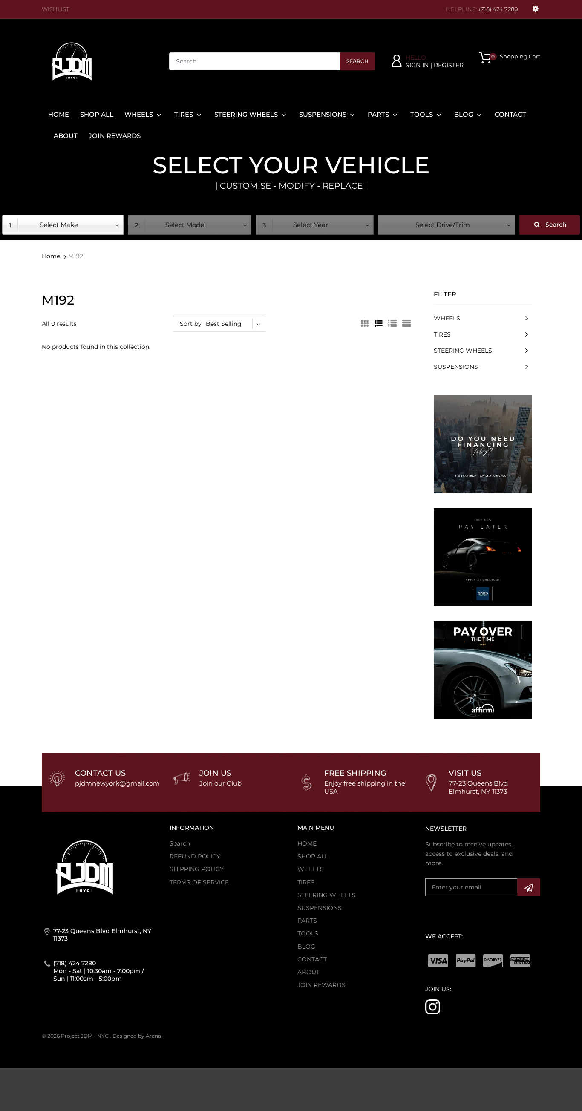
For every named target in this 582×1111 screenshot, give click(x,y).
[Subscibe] (528, 887)
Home (51, 256)
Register (449, 65)
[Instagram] (432, 1006)
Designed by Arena (136, 1036)
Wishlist (55, 9)
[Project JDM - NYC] (71, 61)
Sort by (191, 324)
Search (357, 61)
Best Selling (224, 324)
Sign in (417, 65)
